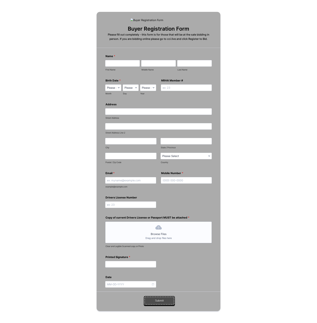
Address (111, 104)
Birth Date (113, 80)
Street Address (112, 118)
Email (110, 173)
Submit (159, 300)
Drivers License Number (121, 197)
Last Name (182, 69)
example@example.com (116, 186)
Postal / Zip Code (113, 162)
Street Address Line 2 (115, 132)
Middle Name (147, 69)
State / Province (168, 147)
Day (125, 93)
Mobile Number (172, 173)
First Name (110, 69)
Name (110, 56)
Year (142, 93)
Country (164, 162)
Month (108, 93)
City (107, 147)
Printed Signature (118, 257)
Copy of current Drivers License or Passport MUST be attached (147, 217)
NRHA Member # (172, 80)
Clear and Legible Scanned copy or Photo (125, 246)
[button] (153, 284)
